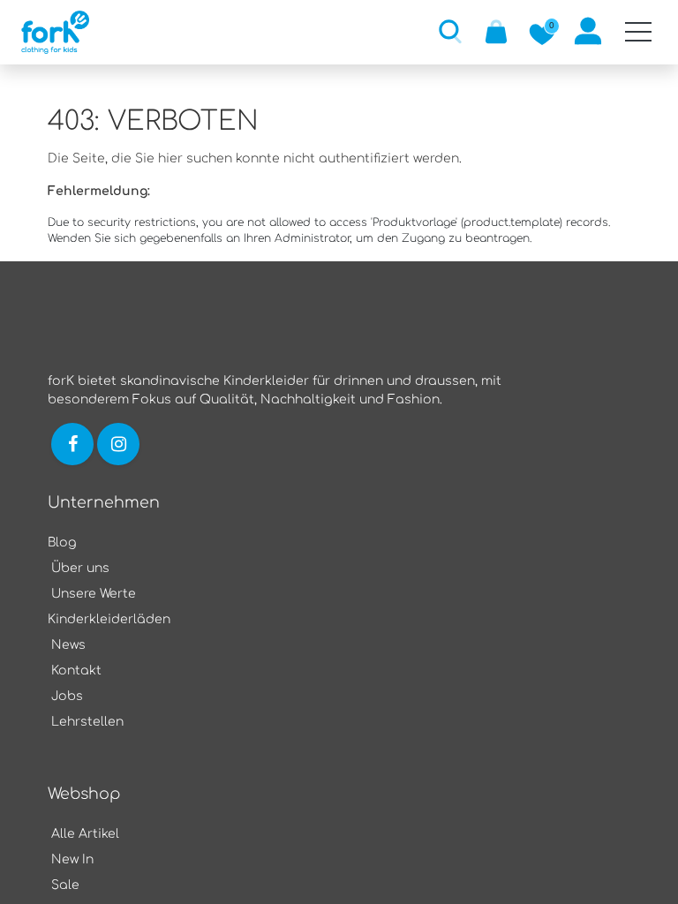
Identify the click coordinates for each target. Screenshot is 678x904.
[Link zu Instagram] (120, 443)
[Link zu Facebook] (72, 443)
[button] (450, 31)
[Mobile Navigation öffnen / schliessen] (638, 31)
